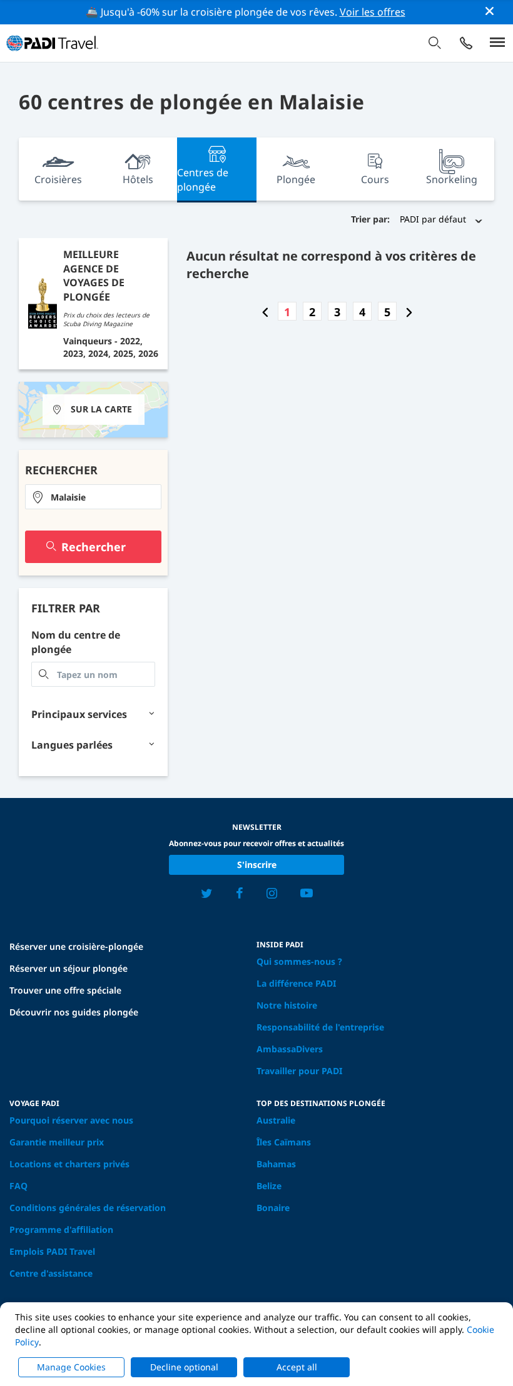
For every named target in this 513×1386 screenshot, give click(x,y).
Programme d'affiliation (61, 1229)
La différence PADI (296, 983)
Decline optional (184, 1367)
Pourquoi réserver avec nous (71, 1120)
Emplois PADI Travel (52, 1251)
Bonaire (273, 1208)
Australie (275, 1120)
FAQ (18, 1186)
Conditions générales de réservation (87, 1208)
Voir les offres (372, 12)
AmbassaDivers (289, 1049)
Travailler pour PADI (299, 1071)
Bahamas (276, 1164)
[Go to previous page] (265, 312)
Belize (269, 1186)
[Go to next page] (409, 312)
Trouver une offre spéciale (65, 990)
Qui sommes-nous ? (299, 961)
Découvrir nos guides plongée (73, 1012)
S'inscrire (257, 864)
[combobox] (93, 496)
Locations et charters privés (69, 1164)
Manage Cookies (71, 1367)
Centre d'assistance (51, 1273)
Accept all (297, 1367)
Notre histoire (286, 1005)
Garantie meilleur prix (56, 1142)
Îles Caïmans (283, 1142)
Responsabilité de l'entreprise (320, 1027)
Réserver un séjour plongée (68, 968)
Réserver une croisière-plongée (76, 946)
